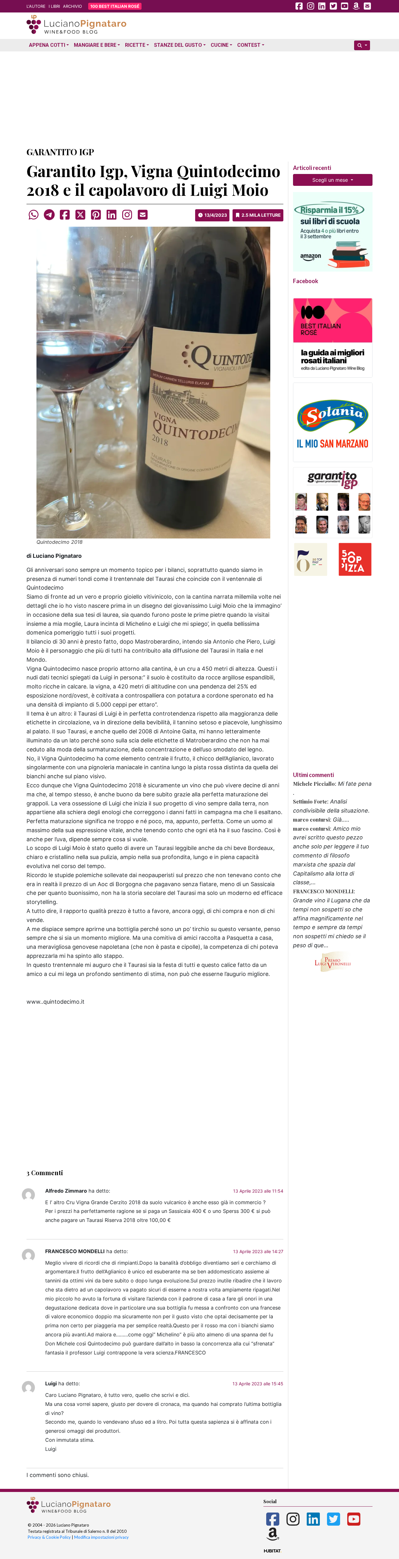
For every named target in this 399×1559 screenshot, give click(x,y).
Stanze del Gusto (178, 45)
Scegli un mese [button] (330, 180)
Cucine (219, 45)
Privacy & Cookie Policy (49, 1537)
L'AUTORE (36, 6)
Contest (249, 45)
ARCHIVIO (72, 6)
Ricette (135, 45)
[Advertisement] (199, 97)
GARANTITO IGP (60, 151)
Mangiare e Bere (95, 45)
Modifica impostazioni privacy (101, 1537)
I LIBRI (54, 6)
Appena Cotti (47, 45)
